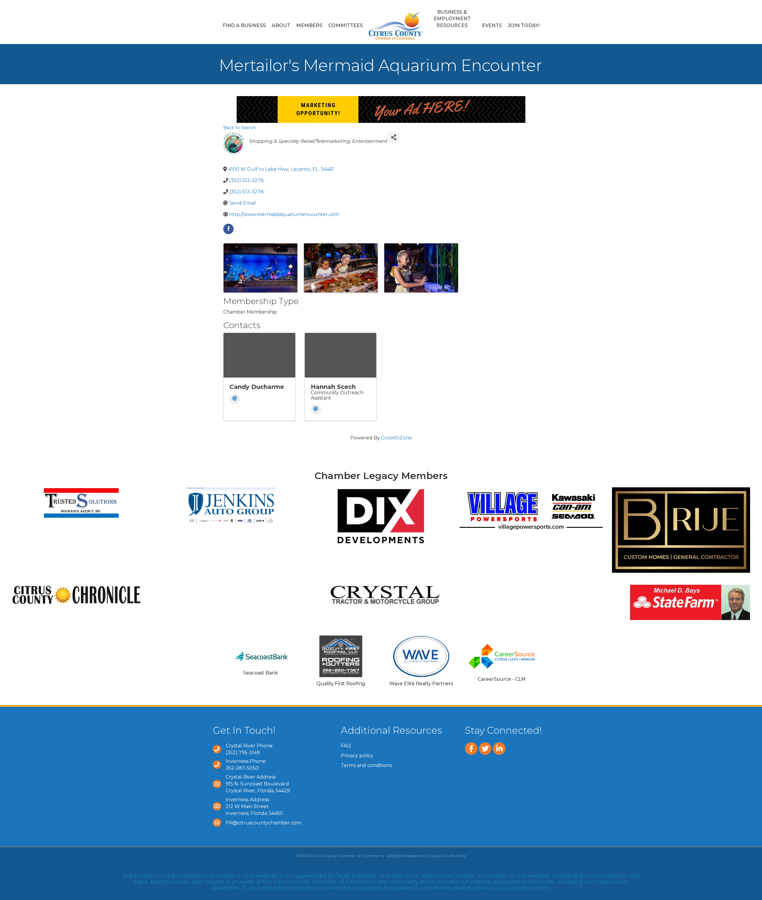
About (281, 25)
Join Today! (524, 25)
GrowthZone (396, 438)
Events (492, 25)
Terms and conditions (366, 765)
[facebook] (228, 229)
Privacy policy (357, 755)
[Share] (393, 137)
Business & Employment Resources (452, 18)
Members (309, 25)
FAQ (346, 746)
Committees (345, 25)
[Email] (234, 399)
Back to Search (239, 127)
